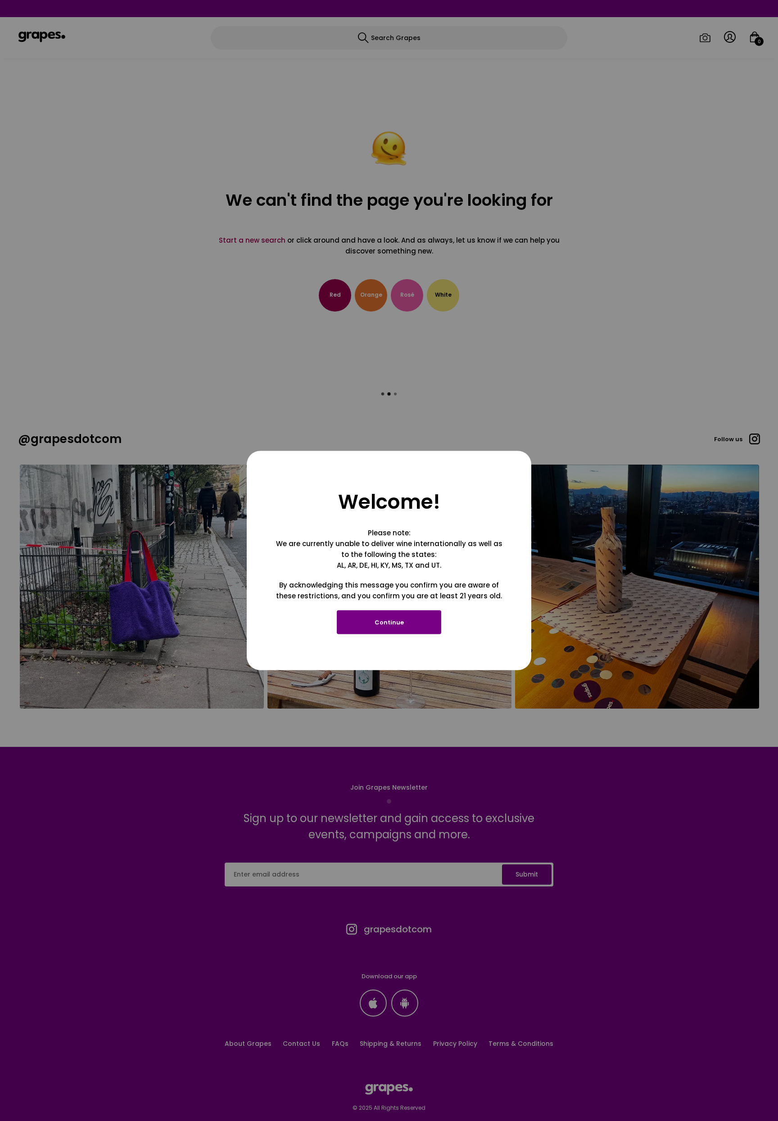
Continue (389, 622)
